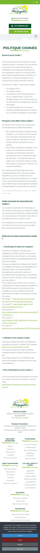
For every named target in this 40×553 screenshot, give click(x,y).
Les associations (30, 487)
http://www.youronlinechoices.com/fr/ (15, 347)
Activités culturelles (30, 479)
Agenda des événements (30, 472)
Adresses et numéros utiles (20, 514)
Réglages (20, 544)
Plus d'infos (20, 549)
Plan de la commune (10, 458)
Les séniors (10, 480)
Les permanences (20, 517)
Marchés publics (30, 458)
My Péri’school (21, 31)
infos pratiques (21, 18)
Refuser (20, 540)
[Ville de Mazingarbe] (19, 10)
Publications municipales (30, 454)
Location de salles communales (20, 520)
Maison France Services (20, 504)
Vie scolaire (10, 475)
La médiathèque (30, 482)
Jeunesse (10, 477)
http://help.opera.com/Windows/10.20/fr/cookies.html (21, 328)
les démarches (21, 26)
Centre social (20, 501)
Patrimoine (10, 449)
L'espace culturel (30, 476)
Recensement (10, 452)
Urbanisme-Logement (10, 483)
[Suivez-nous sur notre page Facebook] (33, 2)
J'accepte (20, 535)
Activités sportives (30, 485)
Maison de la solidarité (20, 498)
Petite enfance (10, 472)
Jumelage (10, 455)
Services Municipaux (30, 450)
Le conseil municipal (30, 444)
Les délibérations (30, 447)
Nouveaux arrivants (10, 469)
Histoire (10, 446)
